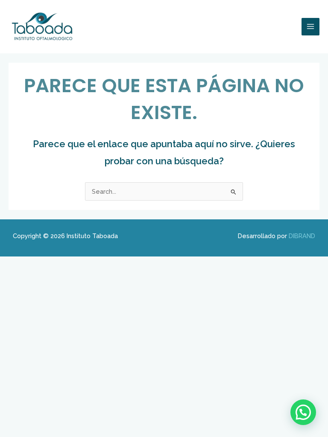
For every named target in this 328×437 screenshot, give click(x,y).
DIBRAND (302, 235)
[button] (303, 412)
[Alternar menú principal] (310, 27)
